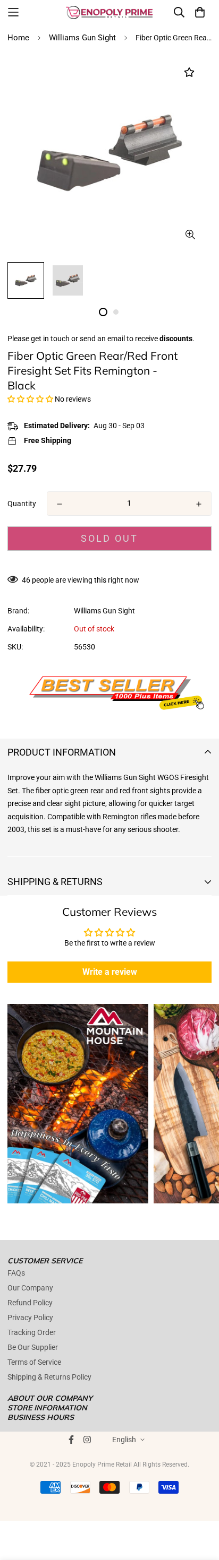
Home (18, 37)
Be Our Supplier (32, 1347)
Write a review (109, 972)
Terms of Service (34, 1362)
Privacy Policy (30, 1317)
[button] (30, 399)
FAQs (16, 1273)
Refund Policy (30, 1302)
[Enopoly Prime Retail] (109, 12)
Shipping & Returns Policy (49, 1377)
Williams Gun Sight (82, 37)
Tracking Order (31, 1332)
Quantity (21, 503)
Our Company (30, 1288)
